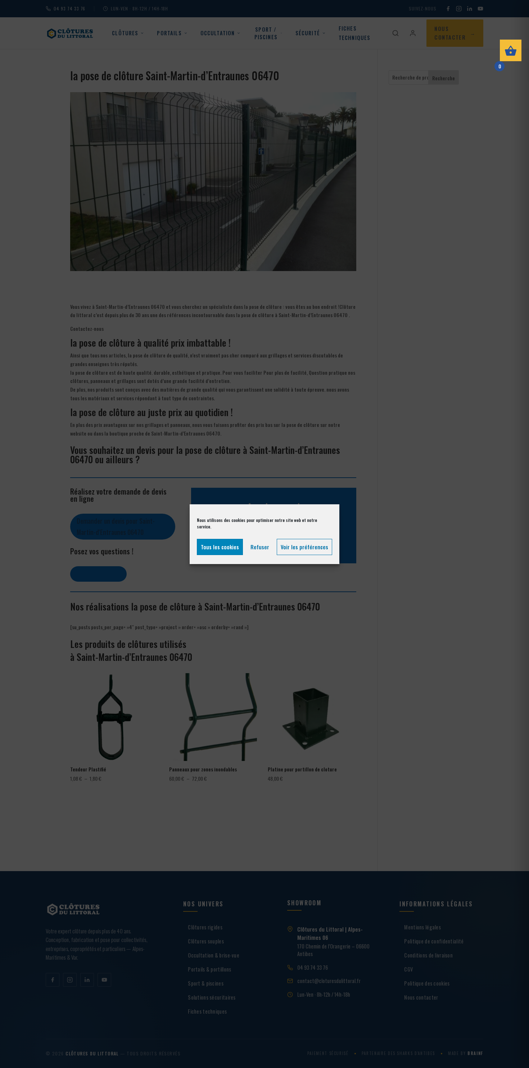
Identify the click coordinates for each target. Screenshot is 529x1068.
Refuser (259, 547)
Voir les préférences (304, 547)
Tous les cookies (220, 547)
